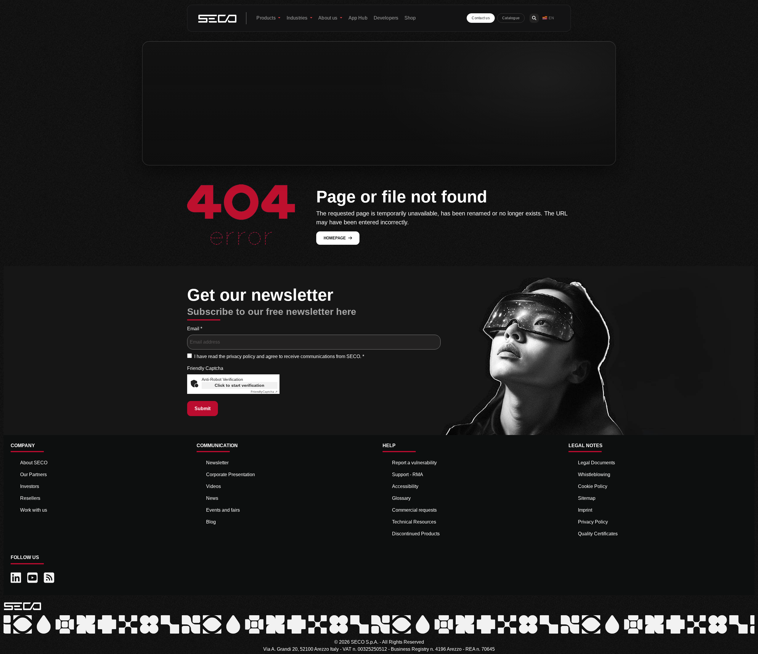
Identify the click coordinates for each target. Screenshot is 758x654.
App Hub (358, 17)
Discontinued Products (416, 533)
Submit (203, 408)
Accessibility (405, 486)
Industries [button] (298, 17)
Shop (410, 17)
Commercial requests (414, 510)
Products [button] (266, 17)
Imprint (585, 510)
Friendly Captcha (205, 368)
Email (194, 328)
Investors (29, 486)
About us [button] (328, 17)
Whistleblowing (594, 474)
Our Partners (33, 474)
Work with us (33, 510)
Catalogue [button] (511, 18)
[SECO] (22, 605)
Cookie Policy (592, 486)
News (212, 498)
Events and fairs (223, 510)
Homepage (335, 238)
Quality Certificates (598, 533)
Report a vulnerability (414, 462)
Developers (386, 17)
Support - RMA (407, 474)
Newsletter (217, 462)
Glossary (401, 498)
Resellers (30, 498)
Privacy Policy (593, 521)
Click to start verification (239, 385)
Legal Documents (596, 462)
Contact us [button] (481, 18)
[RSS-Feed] (50, 577)
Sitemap (586, 498)
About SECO (33, 462)
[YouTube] (33, 577)
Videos (213, 486)
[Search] (534, 18)
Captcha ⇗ (264, 391)
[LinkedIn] (17, 577)
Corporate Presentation (230, 474)
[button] (548, 18)
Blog (211, 521)
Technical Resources (414, 521)
